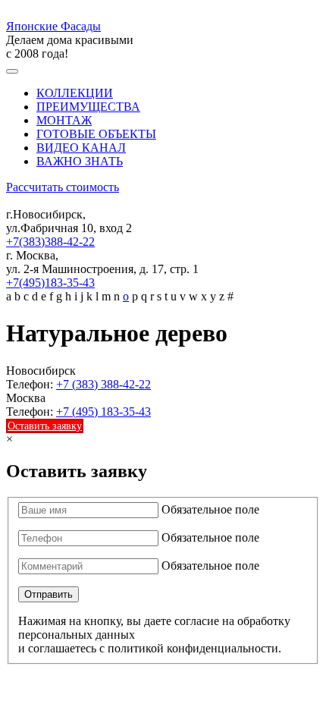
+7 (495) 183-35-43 (103, 411)
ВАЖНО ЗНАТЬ (79, 161)
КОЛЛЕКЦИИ (74, 92)
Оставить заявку (45, 426)
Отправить (48, 594)
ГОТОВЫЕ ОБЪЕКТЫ (96, 133)
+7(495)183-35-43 (50, 282)
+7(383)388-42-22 (50, 241)
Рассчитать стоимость (62, 187)
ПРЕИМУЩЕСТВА (88, 106)
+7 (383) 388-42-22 (103, 384)
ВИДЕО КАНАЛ (81, 147)
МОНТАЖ (64, 120)
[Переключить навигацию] (12, 71)
